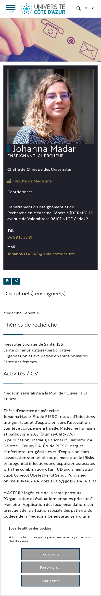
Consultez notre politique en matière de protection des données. (50, 539)
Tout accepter (50, 554)
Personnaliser (50, 567)
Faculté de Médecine (32, 180)
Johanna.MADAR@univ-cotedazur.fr (41, 253)
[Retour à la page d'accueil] (43, 8)
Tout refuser (50, 581)
